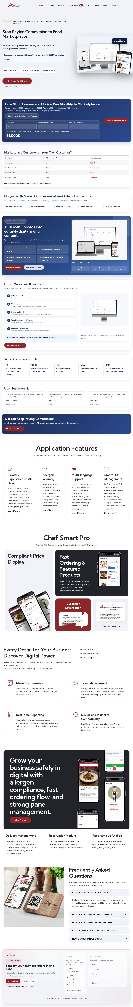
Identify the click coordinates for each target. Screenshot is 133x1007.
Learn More (13, 511)
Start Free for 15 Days (14, 429)
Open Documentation (34, 267)
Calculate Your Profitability (116, 120)
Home (41, 5)
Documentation (51, 999)
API (59, 999)
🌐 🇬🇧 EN (116, 5)
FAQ (97, 5)
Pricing (89, 5)
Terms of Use (82, 999)
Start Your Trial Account (15, 345)
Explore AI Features (13, 267)
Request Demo (13, 981)
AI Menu (76, 5)
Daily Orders (11, 123)
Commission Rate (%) (76, 123)
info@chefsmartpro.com (15, 986)
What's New (66, 999)
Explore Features (30, 981)
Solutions (50, 5)
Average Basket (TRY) (46, 123)
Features (61, 5)
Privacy (74, 999)
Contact (105, 5)
